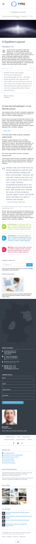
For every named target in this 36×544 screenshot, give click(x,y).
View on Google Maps (10, 363)
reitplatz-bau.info (10, 437)
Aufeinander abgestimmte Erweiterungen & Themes (17, 513)
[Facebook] (14, 443)
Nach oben (7, 130)
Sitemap (9, 536)
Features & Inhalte (9, 439)
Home (18, 437)
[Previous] (31, 68)
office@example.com (11, 359)
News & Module (20, 439)
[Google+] (22, 443)
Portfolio (29, 439)
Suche (4, 536)
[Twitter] (18, 443)
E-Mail (4, 384)
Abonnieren (29, 264)
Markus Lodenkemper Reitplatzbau (10, 16)
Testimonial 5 (10, 68)
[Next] (33, 68)
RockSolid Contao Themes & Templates (13, 534)
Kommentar (5, 395)
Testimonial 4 (8, 68)
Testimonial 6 (11, 68)
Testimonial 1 (2, 68)
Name (4, 378)
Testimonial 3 (6, 68)
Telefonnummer (6, 389)
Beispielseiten (24, 16)
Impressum (23, 536)
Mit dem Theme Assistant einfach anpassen (17, 520)
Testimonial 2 (4, 68)
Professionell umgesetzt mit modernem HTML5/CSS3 (16, 524)
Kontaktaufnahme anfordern (13, 402)
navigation (3, 4)
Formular (15, 536)
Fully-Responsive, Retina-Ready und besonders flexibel (19, 517)
